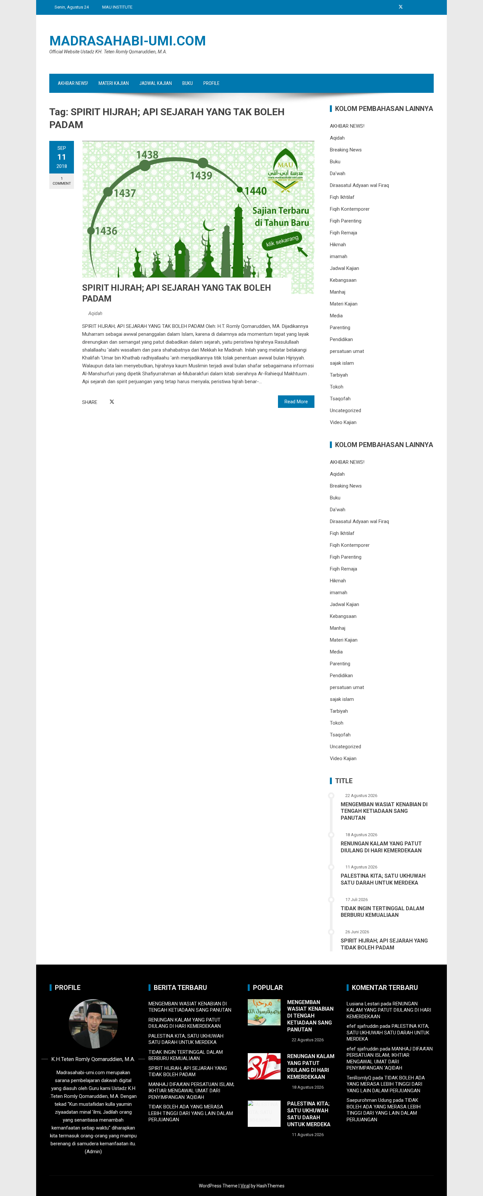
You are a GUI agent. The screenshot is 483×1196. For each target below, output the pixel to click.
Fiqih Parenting (345, 221)
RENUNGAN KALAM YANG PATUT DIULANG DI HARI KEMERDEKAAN (381, 847)
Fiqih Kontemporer (350, 209)
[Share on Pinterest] (119, 402)
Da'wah (337, 173)
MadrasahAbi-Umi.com (127, 41)
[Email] (126, 402)
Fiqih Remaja (343, 233)
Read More (296, 402)
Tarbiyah (339, 375)
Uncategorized (345, 410)
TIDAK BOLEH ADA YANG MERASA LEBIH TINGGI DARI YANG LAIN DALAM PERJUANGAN (191, 1113)
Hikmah (338, 245)
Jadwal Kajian (155, 83)
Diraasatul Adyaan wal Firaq (359, 185)
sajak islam (342, 363)
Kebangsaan (343, 280)
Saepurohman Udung (369, 1100)
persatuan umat (347, 351)
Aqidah (95, 313)
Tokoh (336, 387)
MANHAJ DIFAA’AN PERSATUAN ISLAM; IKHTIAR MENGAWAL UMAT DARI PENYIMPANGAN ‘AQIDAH (191, 1090)
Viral (245, 1185)
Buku (187, 83)
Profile (211, 83)
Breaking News (346, 150)
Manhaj (337, 292)
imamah (338, 256)
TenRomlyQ (359, 1078)
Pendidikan (341, 339)
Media (336, 316)
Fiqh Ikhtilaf (342, 197)
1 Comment (62, 181)
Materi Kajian (114, 83)
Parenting (340, 328)
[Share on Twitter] (112, 402)
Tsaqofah (340, 399)
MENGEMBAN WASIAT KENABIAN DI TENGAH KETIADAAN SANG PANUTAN (384, 811)
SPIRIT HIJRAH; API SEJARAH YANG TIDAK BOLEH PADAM (384, 944)
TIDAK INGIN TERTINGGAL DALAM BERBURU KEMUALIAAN (382, 911)
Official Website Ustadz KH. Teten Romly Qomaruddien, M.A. (108, 51)
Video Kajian (343, 422)
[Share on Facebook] (104, 402)
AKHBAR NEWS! (73, 83)
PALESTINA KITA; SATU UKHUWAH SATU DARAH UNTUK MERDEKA (383, 879)
